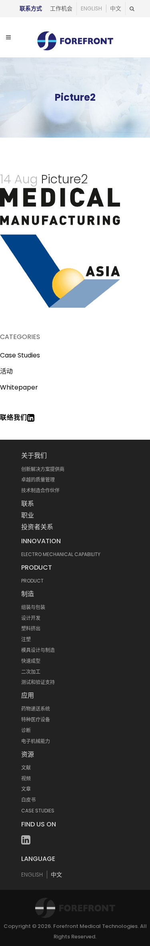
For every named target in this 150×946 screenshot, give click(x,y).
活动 (6, 371)
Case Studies (20, 355)
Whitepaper (19, 387)
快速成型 (30, 661)
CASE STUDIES (37, 810)
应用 (27, 695)
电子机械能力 (35, 741)
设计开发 (30, 618)
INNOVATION (41, 541)
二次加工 (30, 671)
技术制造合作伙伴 (40, 490)
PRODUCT (32, 580)
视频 (26, 778)
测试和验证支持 (38, 682)
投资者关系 (37, 527)
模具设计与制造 (38, 650)
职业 (27, 515)
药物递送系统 (35, 708)
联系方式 (31, 8)
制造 (27, 594)
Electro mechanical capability (60, 554)
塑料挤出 (30, 628)
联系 (27, 503)
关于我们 (34, 455)
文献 (26, 767)
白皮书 (28, 799)
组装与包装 (33, 607)
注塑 (26, 639)
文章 (26, 789)
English (91, 8)
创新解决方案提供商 (42, 469)
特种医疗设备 (35, 719)
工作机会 (61, 8)
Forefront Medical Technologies (95, 926)
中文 (115, 8)
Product (36, 567)
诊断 (26, 730)
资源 (27, 754)
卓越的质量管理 (38, 479)
